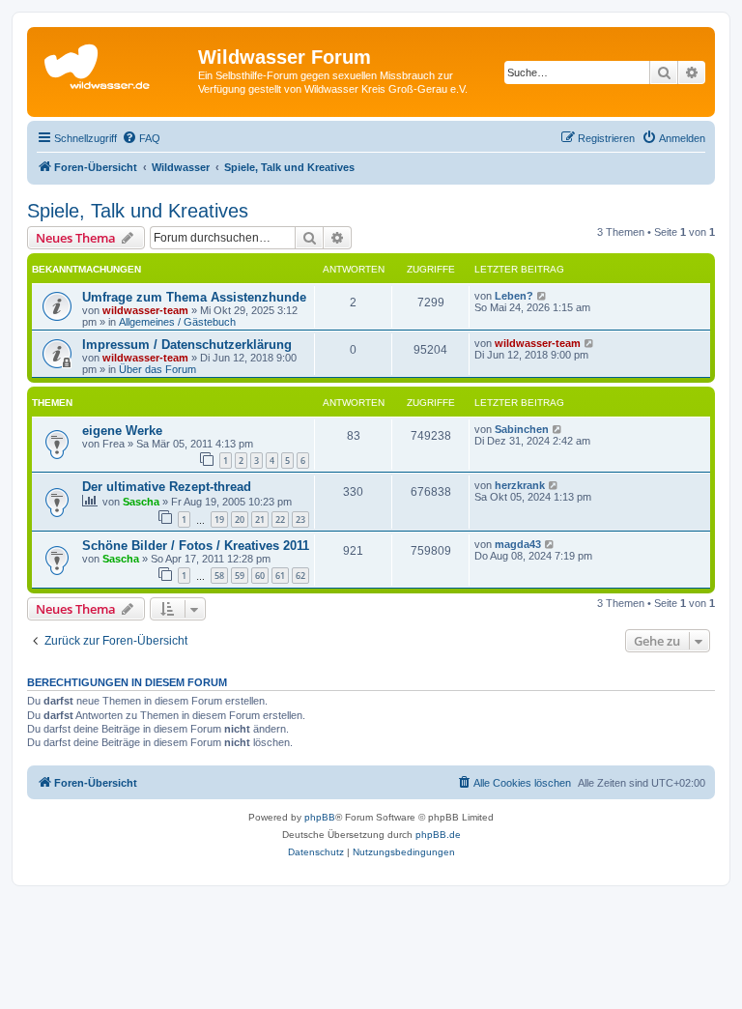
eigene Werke (122, 430)
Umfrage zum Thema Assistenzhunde (194, 297)
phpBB (319, 817)
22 (280, 519)
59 (239, 575)
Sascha (141, 501)
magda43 (518, 544)
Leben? (514, 296)
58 (219, 575)
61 (280, 575)
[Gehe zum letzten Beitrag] (542, 296)
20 (239, 519)
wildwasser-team (145, 310)
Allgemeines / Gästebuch (177, 322)
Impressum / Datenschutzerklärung (187, 344)
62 (300, 575)
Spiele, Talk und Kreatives (137, 210)
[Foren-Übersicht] (115, 63)
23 (300, 519)
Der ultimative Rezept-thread (166, 486)
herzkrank (520, 485)
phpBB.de (438, 834)
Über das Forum (157, 369)
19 (219, 519)
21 (260, 519)
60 (260, 575)
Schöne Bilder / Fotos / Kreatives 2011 (195, 545)
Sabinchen (522, 429)
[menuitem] (141, 138)
